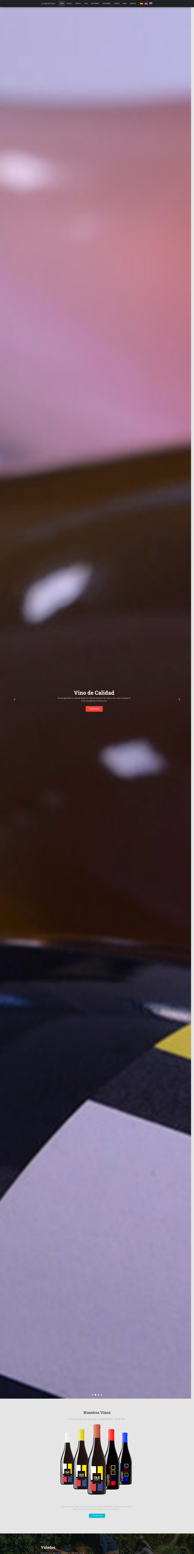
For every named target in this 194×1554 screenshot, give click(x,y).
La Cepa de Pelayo (48, 3)
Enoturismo (95, 3)
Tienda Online (121, 704)
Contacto (133, 3)
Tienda (124, 3)
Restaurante (107, 3)
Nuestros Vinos (97, 1515)
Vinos (86, 3)
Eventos (116, 3)
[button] (14, 699)
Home (62, 3)
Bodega (69, 3)
